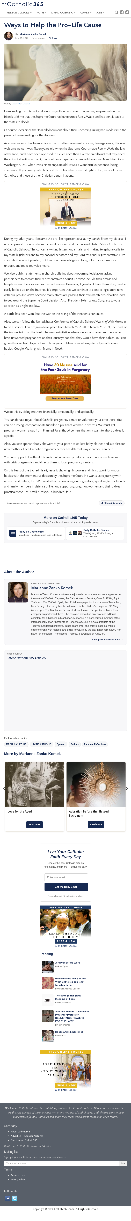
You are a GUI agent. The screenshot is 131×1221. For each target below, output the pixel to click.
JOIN (100, 12)
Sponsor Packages (33, 1136)
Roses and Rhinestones (69, 1031)
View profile (39, 38)
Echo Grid (16, 104)
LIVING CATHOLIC (62, 12)
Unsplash (26, 104)
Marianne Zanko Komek (33, 34)
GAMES (85, 12)
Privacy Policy (18, 1179)
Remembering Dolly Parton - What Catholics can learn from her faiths (71, 981)
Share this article (113, 503)
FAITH (41, 12)
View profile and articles (107, 639)
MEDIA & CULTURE (18, 12)
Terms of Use (18, 1175)
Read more (34, 824)
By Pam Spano (62, 966)
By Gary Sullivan (63, 1002)
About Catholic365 (20, 1131)
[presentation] (4, 788)
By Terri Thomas (62, 1025)
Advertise (16, 1136)
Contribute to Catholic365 (24, 1140)
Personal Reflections (95, 744)
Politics (75, 744)
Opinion (61, 744)
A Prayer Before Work (67, 962)
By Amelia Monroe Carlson (67, 989)
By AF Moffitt (61, 1035)
